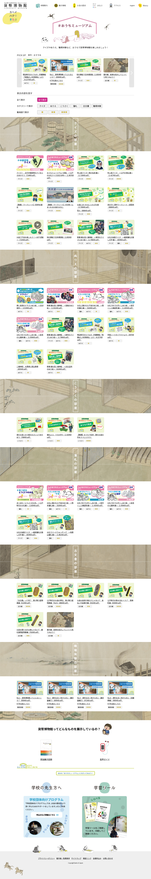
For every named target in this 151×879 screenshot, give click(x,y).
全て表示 (42, 99)
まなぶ (99, 5)
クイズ (42, 106)
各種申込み (97, 858)
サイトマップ (76, 858)
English (132, 5)
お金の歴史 (81, 5)
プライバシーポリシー (46, 858)
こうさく (64, 106)
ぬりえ (53, 106)
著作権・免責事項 (63, 858)
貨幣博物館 (15, 3)
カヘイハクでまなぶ (8, 12)
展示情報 (62, 5)
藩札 (75, 106)
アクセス (117, 5)
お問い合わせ (108, 858)
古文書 (86, 106)
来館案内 (44, 5)
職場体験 (97, 106)
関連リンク (87, 858)
